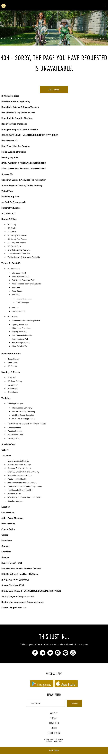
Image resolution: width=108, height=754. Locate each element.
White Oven (12, 363)
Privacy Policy (8, 523)
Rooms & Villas (8, 219)
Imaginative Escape (10, 208)
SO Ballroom (13, 385)
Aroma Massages (24, 299)
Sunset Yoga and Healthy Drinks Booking (21, 185)
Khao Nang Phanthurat (21, 328)
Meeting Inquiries (9, 157)
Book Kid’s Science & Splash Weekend (20, 107)
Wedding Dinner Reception (23, 415)
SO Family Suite (14, 246)
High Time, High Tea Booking (15, 146)
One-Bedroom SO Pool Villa (19, 250)
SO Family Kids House (17, 235)
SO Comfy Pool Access (17, 239)
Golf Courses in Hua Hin (22, 335)
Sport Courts (17, 291)
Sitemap (5, 557)
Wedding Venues (14, 428)
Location (5, 507)
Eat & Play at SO (9, 140)
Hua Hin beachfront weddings (19, 465)
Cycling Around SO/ (20, 324)
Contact (5, 546)
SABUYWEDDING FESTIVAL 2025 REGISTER (23, 163)
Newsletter (6, 540)
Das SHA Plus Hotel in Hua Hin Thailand (21, 568)
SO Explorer (13, 317)
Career (4, 535)
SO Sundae (12, 366)
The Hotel (6, 455)
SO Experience (14, 269)
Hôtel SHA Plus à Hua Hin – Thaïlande (19, 574)
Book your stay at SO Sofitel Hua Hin (19, 129)
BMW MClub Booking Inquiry (15, 101)
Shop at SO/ (7, 174)
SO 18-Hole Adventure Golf (23, 280)
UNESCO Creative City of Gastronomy (23, 472)
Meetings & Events (10, 372)
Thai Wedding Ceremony (22, 408)
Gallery (4, 450)
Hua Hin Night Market (21, 343)
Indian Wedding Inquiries (13, 152)
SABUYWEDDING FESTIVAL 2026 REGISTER (23, 168)
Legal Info (6, 551)
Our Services (7, 512)
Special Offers (8, 444)
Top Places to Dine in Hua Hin (20, 490)
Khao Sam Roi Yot (19, 346)
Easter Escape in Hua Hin (18, 461)
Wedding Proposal (15, 431)
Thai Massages (23, 303)
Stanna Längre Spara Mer (13, 607)
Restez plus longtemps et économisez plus (22, 602)
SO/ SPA (16, 295)
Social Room (13, 389)
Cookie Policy (8, 529)
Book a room (54, 750)
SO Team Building (15, 381)
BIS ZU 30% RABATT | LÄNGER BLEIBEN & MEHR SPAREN (31, 591)
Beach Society (14, 359)
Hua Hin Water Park (20, 339)
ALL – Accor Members (12, 518)
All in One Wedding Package (23, 419)
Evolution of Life (14, 494)
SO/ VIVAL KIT (8, 213)
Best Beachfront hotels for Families (22, 483)
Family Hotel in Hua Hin (17, 479)
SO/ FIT (15, 308)
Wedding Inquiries (10, 196)
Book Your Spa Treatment (14, 124)
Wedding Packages (15, 404)
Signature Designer (15, 501)
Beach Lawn (13, 392)
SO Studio (12, 228)
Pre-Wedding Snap (15, 435)
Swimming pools (18, 311)
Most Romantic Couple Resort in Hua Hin (24, 497)
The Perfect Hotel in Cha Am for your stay (25, 486)
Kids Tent (16, 288)
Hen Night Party (14, 438)
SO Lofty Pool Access (17, 243)
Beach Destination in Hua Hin (20, 476)
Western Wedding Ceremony (23, 412)
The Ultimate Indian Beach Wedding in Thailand (27, 424)
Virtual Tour (7, 191)
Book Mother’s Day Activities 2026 (18, 112)
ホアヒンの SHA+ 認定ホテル (15, 579)
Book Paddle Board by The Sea (16, 118)
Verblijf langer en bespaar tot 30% (17, 596)
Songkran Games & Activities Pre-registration (23, 180)
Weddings (6, 398)
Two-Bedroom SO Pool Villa (19, 254)
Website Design (58, 741)
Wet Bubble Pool (19, 273)
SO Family (12, 232)
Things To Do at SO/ (11, 263)
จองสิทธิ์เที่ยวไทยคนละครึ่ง (13, 202)
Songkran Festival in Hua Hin (19, 468)
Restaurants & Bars (11, 353)
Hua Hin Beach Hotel (11, 563)
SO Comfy (12, 225)
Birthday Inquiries (10, 96)
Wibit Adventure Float (21, 277)
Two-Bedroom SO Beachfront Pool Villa (24, 257)
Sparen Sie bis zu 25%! (12, 585)
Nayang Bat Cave (19, 332)
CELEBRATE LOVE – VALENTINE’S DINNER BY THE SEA (29, 135)
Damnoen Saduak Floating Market (26, 321)
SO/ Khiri (11, 378)
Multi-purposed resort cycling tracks (26, 284)
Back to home (54, 89)
